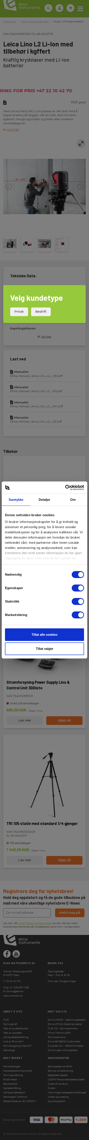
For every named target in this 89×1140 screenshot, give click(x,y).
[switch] (78, 588)
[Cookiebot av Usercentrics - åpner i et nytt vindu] (65, 487)
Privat (19, 312)
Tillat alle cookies (44, 634)
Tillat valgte (44, 648)
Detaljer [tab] (45, 499)
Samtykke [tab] (16, 499)
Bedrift (40, 312)
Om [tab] (73, 499)
